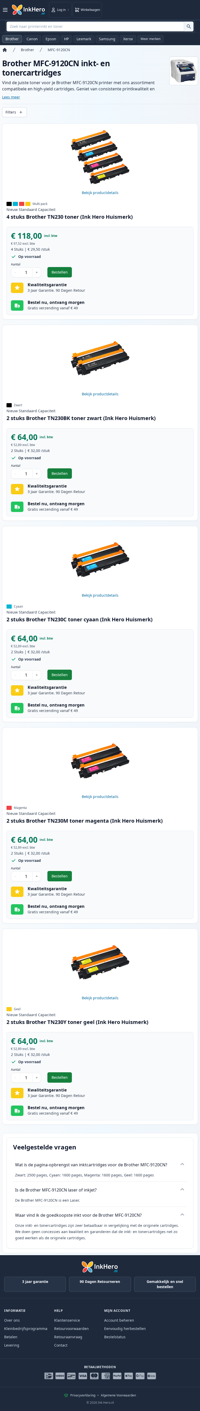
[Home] (4, 49)
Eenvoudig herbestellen (125, 1328)
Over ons (12, 1320)
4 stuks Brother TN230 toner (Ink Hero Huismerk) (70, 216)
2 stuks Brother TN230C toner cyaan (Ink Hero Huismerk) (80, 619)
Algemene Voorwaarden (118, 1395)
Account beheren (119, 1320)
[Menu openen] (5, 10)
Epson (51, 38)
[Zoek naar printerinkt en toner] (188, 26)
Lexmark (84, 38)
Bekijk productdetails (100, 192)
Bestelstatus (115, 1336)
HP (66, 38)
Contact (60, 1345)
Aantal (15, 264)
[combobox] (100, 26)
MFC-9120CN (59, 49)
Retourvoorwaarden (71, 1328)
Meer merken (150, 39)
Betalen (10, 1336)
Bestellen (62, 273)
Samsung (107, 38)
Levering (11, 1345)
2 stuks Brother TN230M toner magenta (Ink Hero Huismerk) (85, 820)
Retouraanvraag (68, 1336)
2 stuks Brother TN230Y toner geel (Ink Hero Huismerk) (77, 1022)
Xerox (128, 38)
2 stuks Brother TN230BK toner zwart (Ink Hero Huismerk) (81, 418)
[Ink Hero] (28, 10)
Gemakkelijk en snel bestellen (165, 1284)
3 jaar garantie (35, 1281)
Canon (32, 38)
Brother (12, 38)
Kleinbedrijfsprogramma (25, 1328)
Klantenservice (67, 1320)
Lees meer (11, 97)
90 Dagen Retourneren (100, 1281)
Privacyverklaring (82, 1395)
